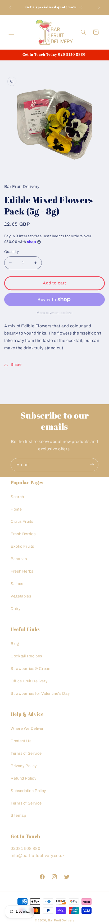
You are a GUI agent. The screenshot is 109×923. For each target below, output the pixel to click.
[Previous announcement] (10, 7)
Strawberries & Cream (31, 668)
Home (16, 509)
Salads (17, 584)
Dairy (15, 608)
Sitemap (18, 815)
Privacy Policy (24, 766)
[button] (11, 32)
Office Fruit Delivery (29, 681)
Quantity (11, 252)
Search (17, 497)
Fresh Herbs (22, 571)
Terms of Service (26, 753)
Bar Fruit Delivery (61, 920)
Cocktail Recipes (26, 656)
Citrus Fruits (22, 521)
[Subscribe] (92, 464)
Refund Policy (23, 778)
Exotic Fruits (22, 546)
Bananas (19, 559)
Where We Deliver (27, 728)
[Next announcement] (99, 7)
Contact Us (21, 741)
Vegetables (21, 596)
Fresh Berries (23, 534)
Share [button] (16, 364)
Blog (15, 643)
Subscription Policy (28, 791)
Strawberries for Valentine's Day (40, 693)
